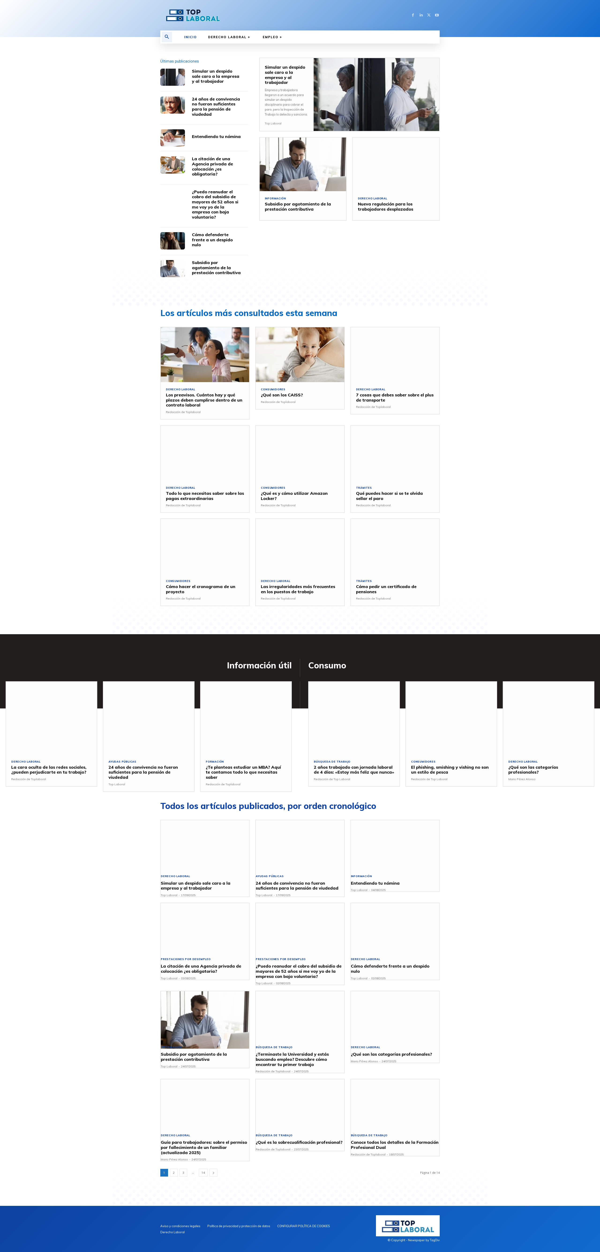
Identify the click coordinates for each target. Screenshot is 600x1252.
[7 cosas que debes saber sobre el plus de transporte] (395, 354)
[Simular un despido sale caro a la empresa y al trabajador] (172, 77)
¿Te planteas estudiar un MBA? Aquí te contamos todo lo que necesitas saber (243, 772)
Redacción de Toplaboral (183, 412)
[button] (167, 37)
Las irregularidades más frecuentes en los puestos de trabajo (298, 589)
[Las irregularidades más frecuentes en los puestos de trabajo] (300, 546)
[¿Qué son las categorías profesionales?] (548, 718)
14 (203, 1173)
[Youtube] (437, 15)
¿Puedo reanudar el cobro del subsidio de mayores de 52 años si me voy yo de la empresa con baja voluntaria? (215, 204)
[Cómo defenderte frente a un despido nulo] (172, 240)
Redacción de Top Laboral (332, 779)
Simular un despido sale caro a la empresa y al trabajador (215, 76)
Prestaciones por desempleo (186, 959)
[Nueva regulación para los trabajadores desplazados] (396, 164)
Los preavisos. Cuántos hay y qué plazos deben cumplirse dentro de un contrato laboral (204, 400)
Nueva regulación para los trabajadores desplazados (385, 206)
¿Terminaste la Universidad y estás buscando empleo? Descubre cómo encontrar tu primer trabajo (292, 1059)
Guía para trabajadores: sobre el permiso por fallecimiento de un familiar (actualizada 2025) (204, 1147)
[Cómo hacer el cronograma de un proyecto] (205, 546)
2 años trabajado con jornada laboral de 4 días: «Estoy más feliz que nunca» (354, 769)
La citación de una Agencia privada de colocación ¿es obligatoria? (212, 166)
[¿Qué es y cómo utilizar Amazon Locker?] (300, 453)
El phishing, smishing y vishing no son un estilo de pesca (450, 769)
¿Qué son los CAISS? (282, 395)
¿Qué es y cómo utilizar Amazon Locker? (294, 496)
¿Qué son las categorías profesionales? (533, 769)
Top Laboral (273, 123)
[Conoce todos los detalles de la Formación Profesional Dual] (395, 1108)
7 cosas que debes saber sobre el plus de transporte (395, 397)
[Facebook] (413, 15)
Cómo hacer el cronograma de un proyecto (200, 589)
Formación (215, 761)
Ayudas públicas (122, 761)
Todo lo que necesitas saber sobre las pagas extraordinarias (205, 496)
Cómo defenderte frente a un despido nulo (212, 239)
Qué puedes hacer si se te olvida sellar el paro (389, 496)
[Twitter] (429, 15)
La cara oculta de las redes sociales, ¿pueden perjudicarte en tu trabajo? (48, 769)
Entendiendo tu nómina (216, 136)
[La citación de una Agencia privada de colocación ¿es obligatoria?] (172, 164)
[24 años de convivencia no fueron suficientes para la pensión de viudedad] (172, 105)
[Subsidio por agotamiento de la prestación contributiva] (172, 268)
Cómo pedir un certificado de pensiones (386, 589)
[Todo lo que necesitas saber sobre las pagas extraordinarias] (205, 453)
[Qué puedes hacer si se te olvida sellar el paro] (395, 453)
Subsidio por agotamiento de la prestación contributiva (216, 267)
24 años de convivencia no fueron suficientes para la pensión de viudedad (216, 106)
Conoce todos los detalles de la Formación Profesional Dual (395, 1145)
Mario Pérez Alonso (522, 779)
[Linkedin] (421, 15)
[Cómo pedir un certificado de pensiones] (395, 546)
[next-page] (214, 1173)
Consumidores (273, 389)
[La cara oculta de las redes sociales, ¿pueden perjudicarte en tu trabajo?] (51, 718)
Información (275, 198)
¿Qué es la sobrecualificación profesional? (299, 1142)
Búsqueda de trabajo (332, 761)
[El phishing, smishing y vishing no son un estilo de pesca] (451, 718)
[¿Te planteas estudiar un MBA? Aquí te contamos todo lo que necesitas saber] (246, 718)
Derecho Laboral (372, 198)
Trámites (364, 488)
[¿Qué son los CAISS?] (300, 354)
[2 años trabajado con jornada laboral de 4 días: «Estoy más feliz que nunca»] (354, 718)
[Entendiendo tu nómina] (172, 137)
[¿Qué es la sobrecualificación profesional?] (300, 1108)
